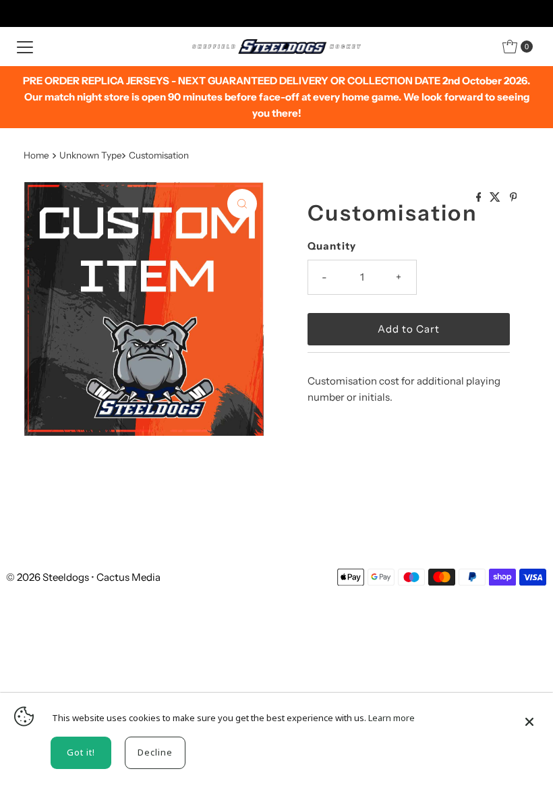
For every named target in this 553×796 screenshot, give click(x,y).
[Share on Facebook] (480, 197)
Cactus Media (128, 577)
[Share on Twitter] (496, 197)
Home (36, 155)
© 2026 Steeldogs (47, 577)
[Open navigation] (25, 46)
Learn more (391, 718)
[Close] (529, 716)
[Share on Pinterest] (513, 197)
